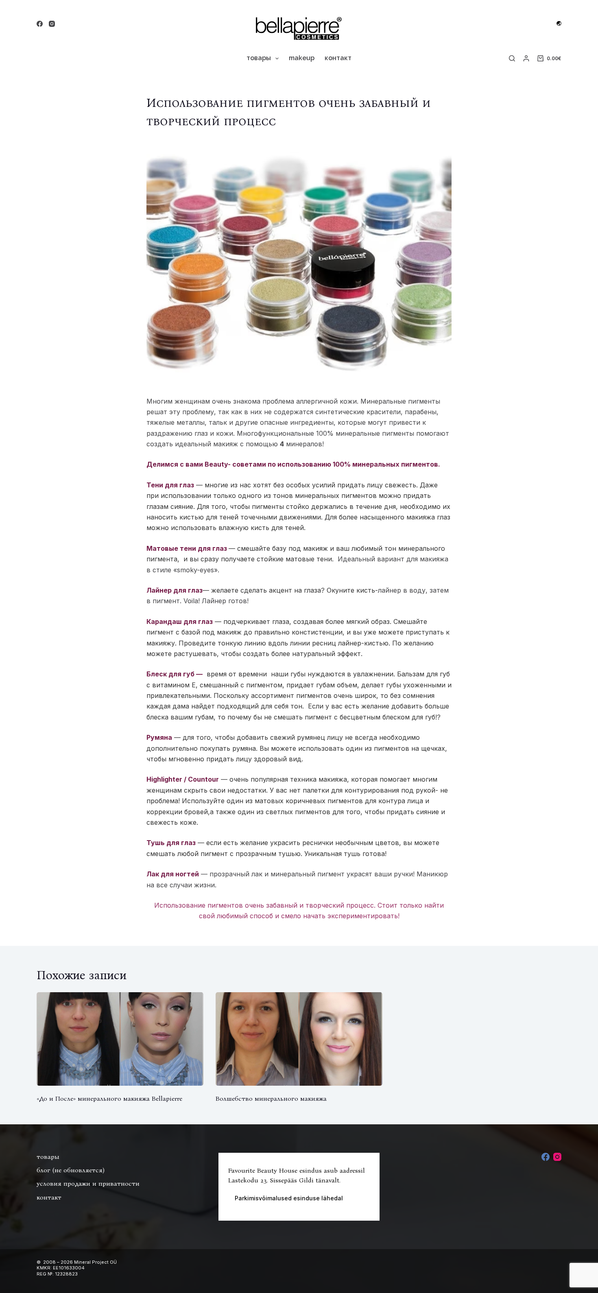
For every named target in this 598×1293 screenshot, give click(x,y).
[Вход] (526, 58)
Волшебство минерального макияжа (271, 1098)
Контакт (338, 58)
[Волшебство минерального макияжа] (299, 1039)
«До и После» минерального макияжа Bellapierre (109, 1098)
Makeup (301, 58)
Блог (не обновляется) (71, 1170)
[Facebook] (40, 24)
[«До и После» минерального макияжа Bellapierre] (120, 1039)
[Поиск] (512, 58)
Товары (259, 58)
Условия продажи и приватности (88, 1183)
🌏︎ (559, 23)
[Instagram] (52, 24)
